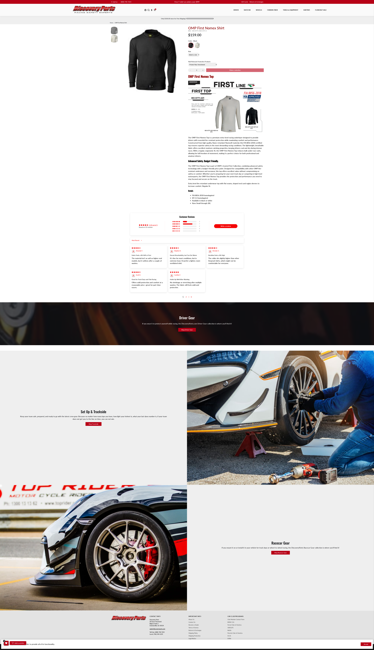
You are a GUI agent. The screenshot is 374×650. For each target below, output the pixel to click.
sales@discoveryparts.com (157, 629)
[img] (136, 248)
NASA (229, 630)
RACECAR (247, 10)
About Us (191, 619)
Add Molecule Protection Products (199, 61)
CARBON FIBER (272, 10)
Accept (366, 644)
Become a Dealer (194, 625)
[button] (176, 221)
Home (111, 22)
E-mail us (114, 2)
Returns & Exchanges (256, 2)
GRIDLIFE (230, 627)
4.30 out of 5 (153, 225)
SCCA (229, 636)
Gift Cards (244, 2)
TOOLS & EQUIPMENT (290, 10)
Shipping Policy (193, 633)
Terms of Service (193, 627)
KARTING (306, 10)
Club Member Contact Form (236, 619)
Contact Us (192, 622)
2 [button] (186, 297)
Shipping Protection (194, 636)
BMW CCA (231, 622)
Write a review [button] (226, 226)
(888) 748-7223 (126, 2)
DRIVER (236, 10)
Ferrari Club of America (234, 625)
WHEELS (259, 10)
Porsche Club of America (235, 633)
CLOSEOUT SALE (321, 10)
